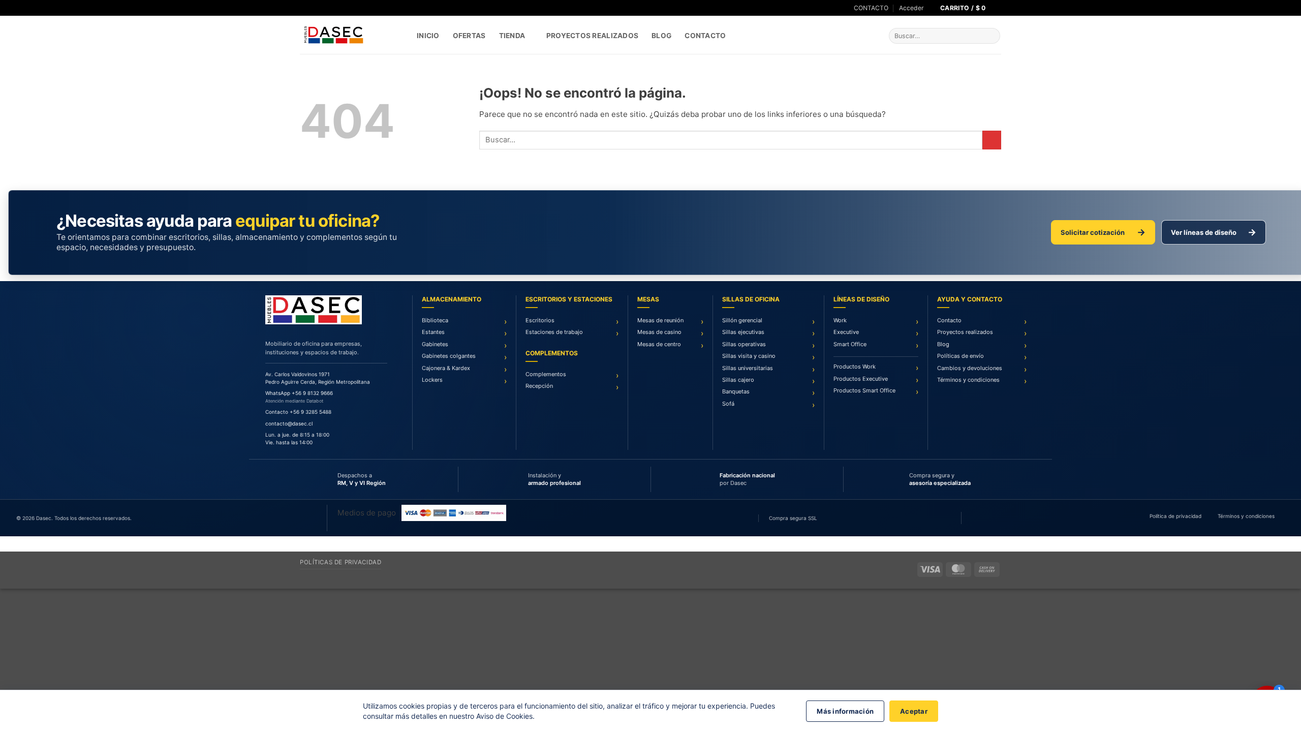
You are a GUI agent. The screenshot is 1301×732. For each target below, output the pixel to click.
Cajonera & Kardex (446, 368)
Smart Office (849, 344)
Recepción (539, 385)
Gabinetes (435, 344)
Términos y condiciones (968, 379)
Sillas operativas (744, 344)
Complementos (545, 374)
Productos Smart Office (864, 390)
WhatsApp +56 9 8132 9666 (299, 393)
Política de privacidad (1175, 516)
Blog (661, 36)
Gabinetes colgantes (449, 355)
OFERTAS (469, 36)
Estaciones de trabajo (554, 332)
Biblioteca (435, 320)
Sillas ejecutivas (743, 332)
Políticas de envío (960, 355)
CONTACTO (871, 8)
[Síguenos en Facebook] (304, 8)
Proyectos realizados (965, 332)
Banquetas (736, 391)
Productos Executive (860, 378)
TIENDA (512, 36)
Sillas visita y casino (749, 355)
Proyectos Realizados (592, 36)
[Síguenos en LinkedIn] (323, 8)
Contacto (705, 36)
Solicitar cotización (1103, 232)
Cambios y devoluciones (969, 368)
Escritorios (539, 320)
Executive (846, 332)
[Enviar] (991, 36)
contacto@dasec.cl (289, 423)
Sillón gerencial (742, 320)
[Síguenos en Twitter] (314, 8)
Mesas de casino (659, 332)
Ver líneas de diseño (1213, 232)
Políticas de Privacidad (340, 562)
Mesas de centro (659, 344)
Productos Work (854, 366)
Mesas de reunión (660, 320)
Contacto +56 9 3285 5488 (298, 412)
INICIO (428, 36)
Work (840, 320)
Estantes (433, 332)
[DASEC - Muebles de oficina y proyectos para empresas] (350, 35)
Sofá (728, 403)
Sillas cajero (738, 379)
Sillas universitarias (747, 368)
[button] (911, 8)
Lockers (432, 379)
